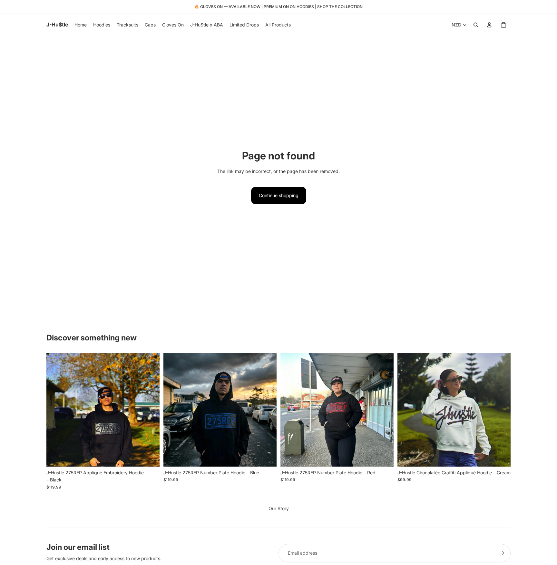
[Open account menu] (489, 25)
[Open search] (476, 25)
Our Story (279, 508)
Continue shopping (278, 195)
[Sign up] (501, 553)
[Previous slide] (407, 410)
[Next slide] (501, 410)
